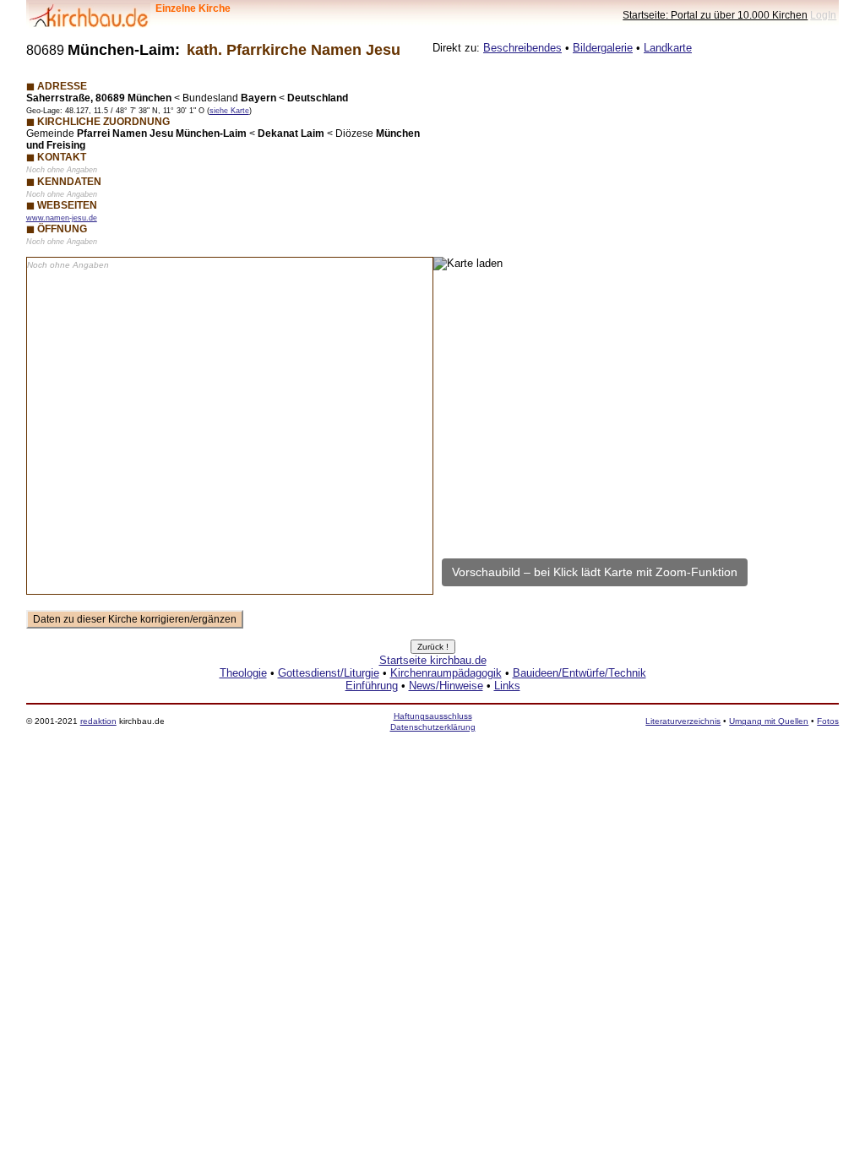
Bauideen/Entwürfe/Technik (579, 673)
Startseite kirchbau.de (433, 660)
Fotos (828, 721)
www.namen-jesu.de (61, 218)
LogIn (823, 14)
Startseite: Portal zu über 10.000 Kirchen (715, 14)
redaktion (98, 721)
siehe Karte (229, 110)
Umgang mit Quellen (768, 721)
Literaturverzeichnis (683, 721)
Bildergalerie (603, 47)
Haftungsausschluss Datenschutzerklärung (433, 721)
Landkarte (668, 47)
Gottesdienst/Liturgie (328, 673)
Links (507, 685)
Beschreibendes (522, 47)
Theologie (243, 673)
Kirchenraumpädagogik (446, 673)
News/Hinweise (446, 685)
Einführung (371, 685)
